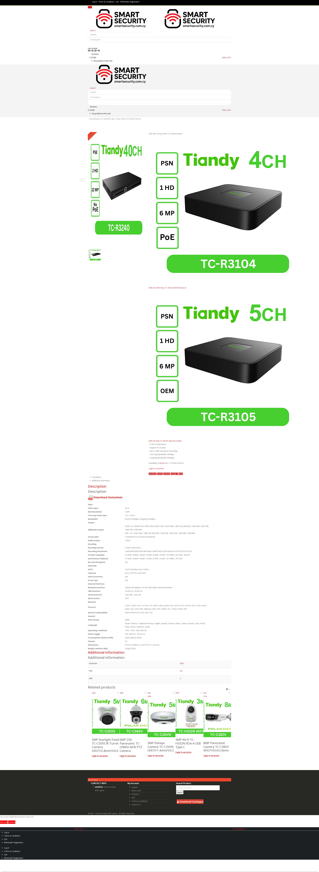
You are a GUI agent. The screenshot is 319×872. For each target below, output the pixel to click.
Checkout (135, 794)
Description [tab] (96, 477)
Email (181, 474)
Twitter (160, 474)
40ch (182, 663)
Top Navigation (238, 829)
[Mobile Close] (0, 825)
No (181, 671)
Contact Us (135, 804)
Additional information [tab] (101, 480)
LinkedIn (166, 474)
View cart (226, 57)
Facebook (153, 474)
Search (180, 792)
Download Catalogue (191, 801)
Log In (94, 1)
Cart (117, 1)
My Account (136, 790)
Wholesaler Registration (129, 1)
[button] (227, 689)
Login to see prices (156, 468)
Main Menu (78, 829)
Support (134, 787)
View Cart (4, 822)
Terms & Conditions (106, 1)
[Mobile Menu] (90, 7)
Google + (174, 474)
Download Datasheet (107, 497)
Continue (11, 822)
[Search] (91, 44)
